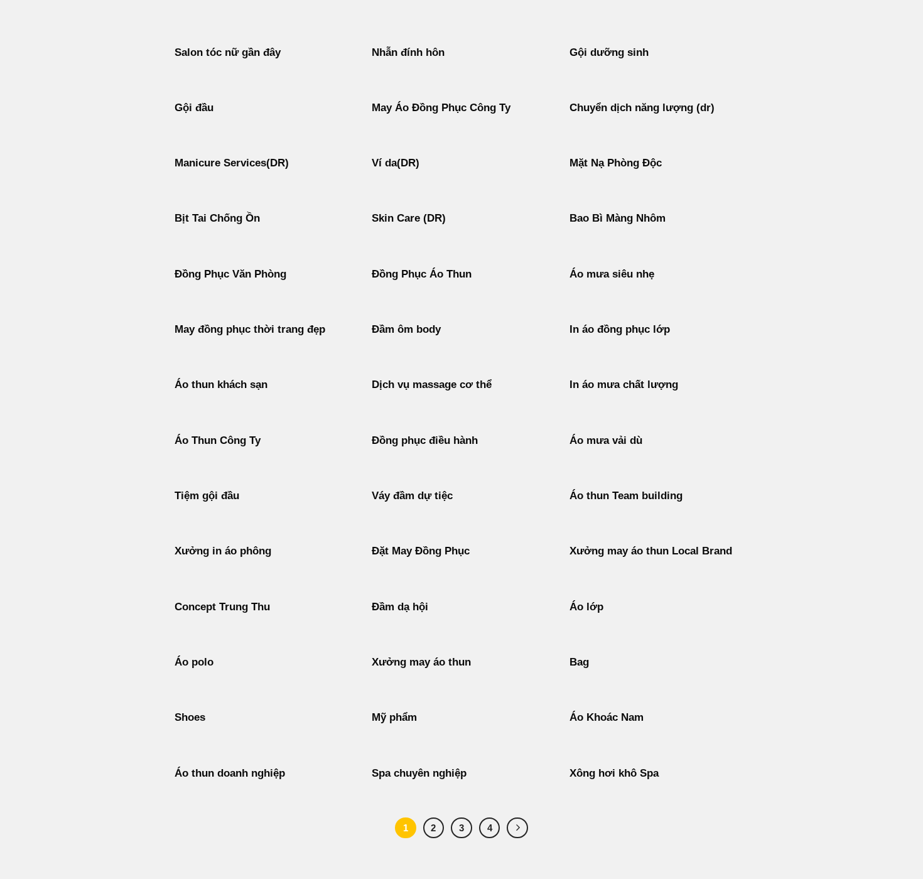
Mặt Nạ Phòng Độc (615, 163)
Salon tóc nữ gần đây (228, 52)
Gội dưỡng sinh (609, 52)
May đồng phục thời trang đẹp (250, 329)
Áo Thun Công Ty (218, 440)
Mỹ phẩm (394, 717)
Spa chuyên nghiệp (419, 773)
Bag (579, 662)
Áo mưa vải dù (605, 440)
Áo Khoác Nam (606, 717)
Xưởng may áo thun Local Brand (650, 551)
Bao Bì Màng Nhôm (617, 218)
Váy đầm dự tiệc (412, 496)
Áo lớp (586, 607)
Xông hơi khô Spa (614, 773)
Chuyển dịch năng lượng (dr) (642, 108)
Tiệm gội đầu (207, 496)
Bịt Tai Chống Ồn (217, 218)
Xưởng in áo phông (223, 551)
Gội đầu (194, 108)
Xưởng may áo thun (421, 662)
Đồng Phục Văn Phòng (230, 274)
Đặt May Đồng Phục (421, 551)
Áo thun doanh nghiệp (230, 773)
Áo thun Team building (626, 496)
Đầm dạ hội (400, 607)
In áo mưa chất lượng (623, 385)
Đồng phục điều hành (425, 440)
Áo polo (194, 662)
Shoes (190, 717)
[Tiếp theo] (517, 828)
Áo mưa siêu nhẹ (611, 274)
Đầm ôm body (406, 329)
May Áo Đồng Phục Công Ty (441, 108)
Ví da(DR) (395, 163)
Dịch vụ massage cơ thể (432, 385)
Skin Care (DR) (409, 218)
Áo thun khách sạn (221, 385)
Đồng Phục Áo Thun (422, 274)
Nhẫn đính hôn (408, 52)
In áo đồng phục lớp (619, 329)
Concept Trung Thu (222, 607)
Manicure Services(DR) (232, 163)
